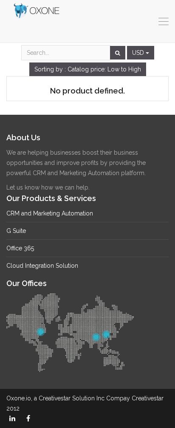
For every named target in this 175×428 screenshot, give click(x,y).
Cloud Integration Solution (42, 265)
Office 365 (20, 248)
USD (139, 52)
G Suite (16, 230)
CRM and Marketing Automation (49, 213)
